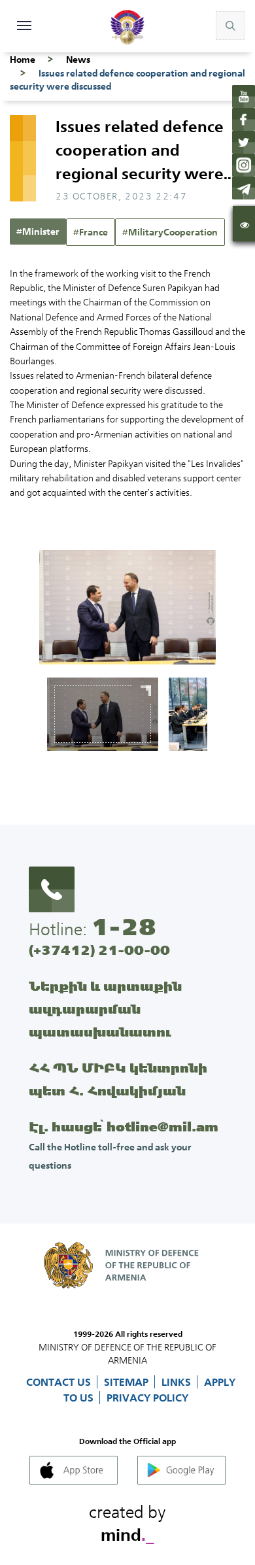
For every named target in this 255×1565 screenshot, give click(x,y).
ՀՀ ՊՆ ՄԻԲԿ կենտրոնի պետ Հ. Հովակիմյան (118, 1079)
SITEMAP (127, 1381)
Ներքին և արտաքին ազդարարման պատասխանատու (105, 1009)
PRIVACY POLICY (147, 1397)
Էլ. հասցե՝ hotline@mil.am (123, 1126)
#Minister (38, 231)
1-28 (123, 927)
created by (127, 1521)
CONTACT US (60, 1381)
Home (22, 59)
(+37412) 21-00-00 (99, 950)
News (78, 59)
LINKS (178, 1381)
